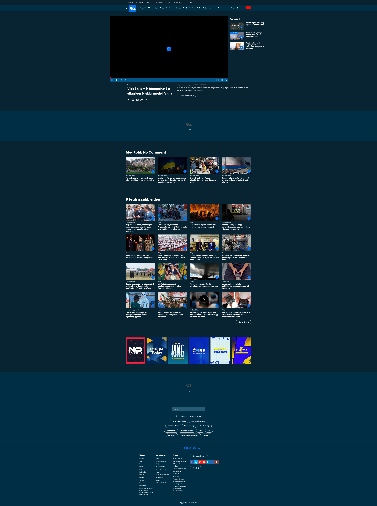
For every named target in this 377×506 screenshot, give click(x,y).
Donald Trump (204, 426)
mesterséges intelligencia (189, 435)
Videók (141, 480)
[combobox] (196, 2)
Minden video (242, 322)
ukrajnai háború (173, 426)
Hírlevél (194, 468)
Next (185, 8)
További (175, 455)
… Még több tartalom (187, 95)
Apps (158, 472)
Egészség (206, 8)
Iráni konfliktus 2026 (198, 421)
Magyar (130, 2)
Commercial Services (179, 461)
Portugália (171, 435)
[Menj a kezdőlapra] (132, 8)
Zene (200, 430)
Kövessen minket (161, 469)
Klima (192, 281)
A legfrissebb (145, 8)
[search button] (186, 2)
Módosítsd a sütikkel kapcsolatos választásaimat (179, 489)
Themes (142, 455)
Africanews (159, 477)
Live (248, 8)
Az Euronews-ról (178, 458)
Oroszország (171, 430)
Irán (209, 430)
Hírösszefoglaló (161, 461)
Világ (162, 8)
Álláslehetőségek (178, 479)
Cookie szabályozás (179, 469)
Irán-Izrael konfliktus (179, 421)
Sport (127, 253)
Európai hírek (130, 222)
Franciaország (189, 426)
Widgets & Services (162, 475)
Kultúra (191, 8)
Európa (155, 8)
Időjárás (158, 464)
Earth (199, 8)
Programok (142, 483)
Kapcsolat (176, 476)
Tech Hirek (225, 281)
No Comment (130, 175)
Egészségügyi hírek (132, 310)
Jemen (160, 310)
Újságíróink (142, 485)
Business (169, 8)
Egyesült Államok (187, 430)
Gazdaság (225, 253)
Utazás (178, 8)
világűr (206, 435)
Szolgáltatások (161, 455)
